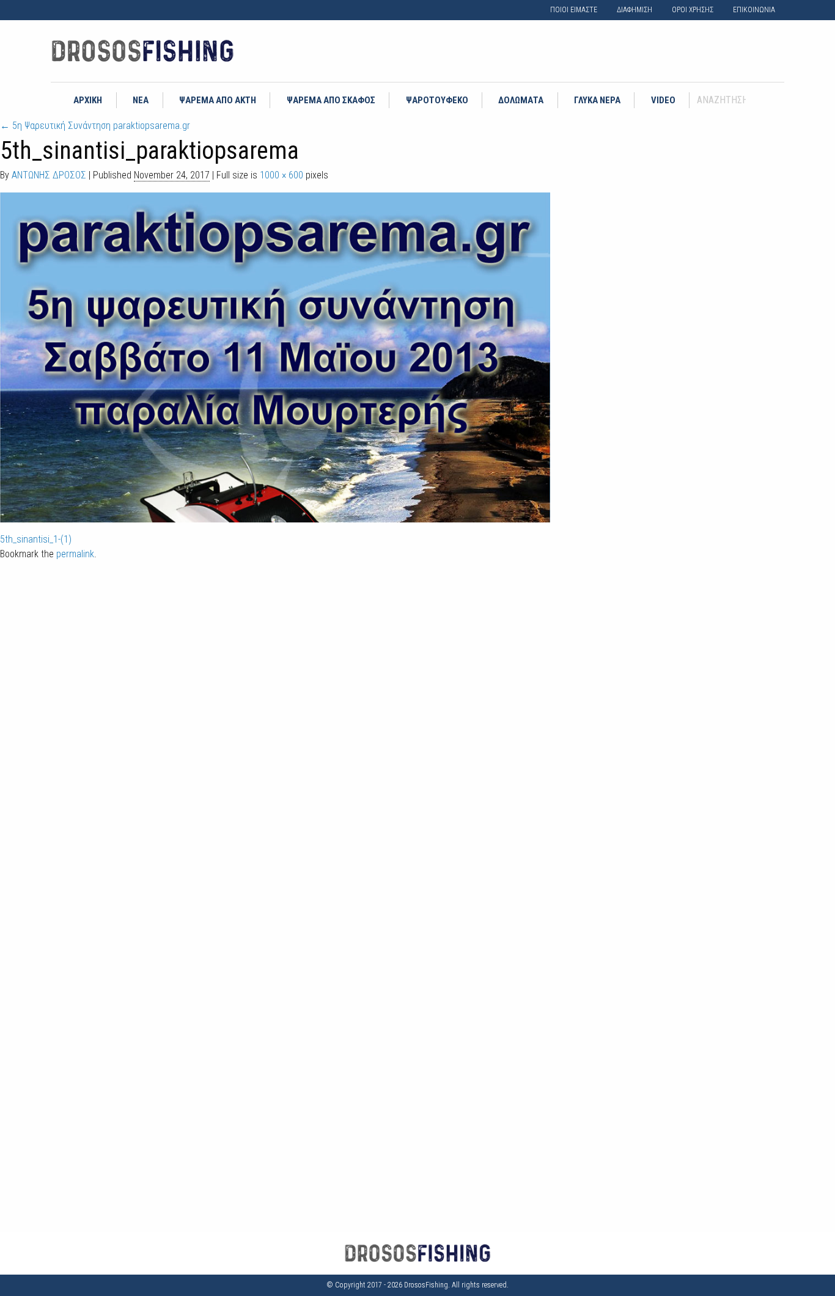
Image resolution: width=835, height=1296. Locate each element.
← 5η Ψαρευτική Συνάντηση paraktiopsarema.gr (95, 125)
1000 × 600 (281, 175)
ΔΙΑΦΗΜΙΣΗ (634, 9)
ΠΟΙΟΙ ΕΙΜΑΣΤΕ (573, 9)
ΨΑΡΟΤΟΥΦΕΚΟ (437, 100)
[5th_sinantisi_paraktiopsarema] (275, 356)
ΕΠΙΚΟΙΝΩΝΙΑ (754, 9)
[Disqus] (417, 729)
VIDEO (663, 100)
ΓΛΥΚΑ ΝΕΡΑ (597, 100)
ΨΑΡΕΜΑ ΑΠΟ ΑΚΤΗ (217, 100)
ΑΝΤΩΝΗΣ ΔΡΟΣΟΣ (49, 175)
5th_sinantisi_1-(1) (36, 539)
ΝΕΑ (141, 100)
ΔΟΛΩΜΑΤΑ (520, 100)
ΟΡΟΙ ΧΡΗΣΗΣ (692, 9)
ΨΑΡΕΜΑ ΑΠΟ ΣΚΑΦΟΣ (331, 100)
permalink (75, 554)
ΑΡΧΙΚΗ (87, 100)
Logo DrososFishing (142, 51)
